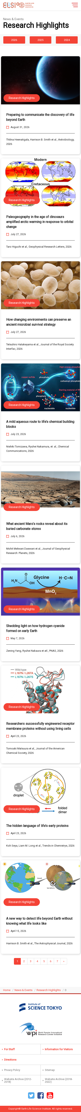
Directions (10, 1059)
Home (6, 990)
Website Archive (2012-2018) (18, 1080)
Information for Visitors (59, 1049)
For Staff (9, 1049)
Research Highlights (49, 990)
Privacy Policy (12, 1070)
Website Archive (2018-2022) (58, 1080)
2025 (40, 40)
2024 (67, 40)
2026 (14, 40)
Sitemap (50, 1070)
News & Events (23, 990)
